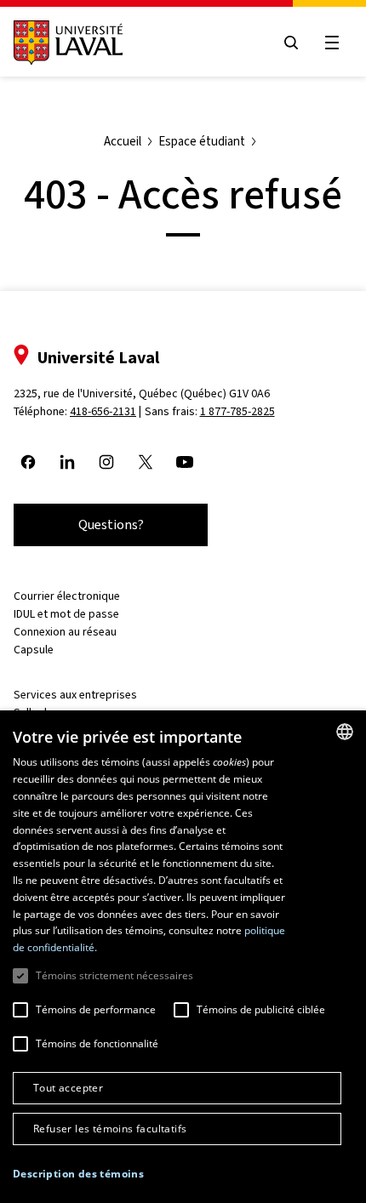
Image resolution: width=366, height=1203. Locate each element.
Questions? (111, 524)
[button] (78, 1174)
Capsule (34, 649)
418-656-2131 (103, 411)
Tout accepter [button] (68, 1087)
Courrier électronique (67, 596)
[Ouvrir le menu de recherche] (291, 42)
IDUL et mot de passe (66, 614)
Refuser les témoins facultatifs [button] (109, 1128)
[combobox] (344, 731)
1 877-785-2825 (237, 411)
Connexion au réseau (65, 632)
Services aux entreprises (75, 695)
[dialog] (183, 956)
